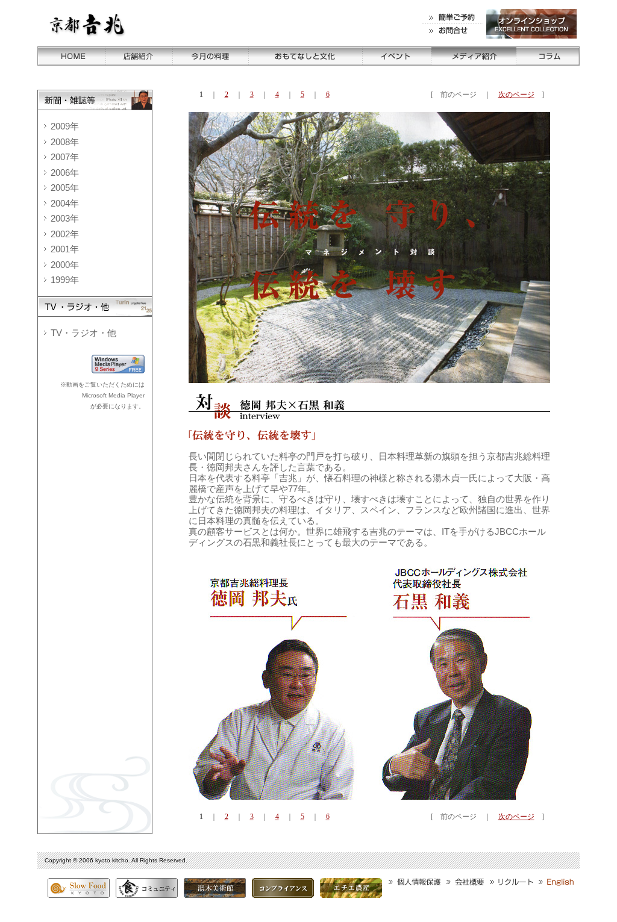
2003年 (65, 218)
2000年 (65, 265)
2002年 (65, 234)
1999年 (65, 280)
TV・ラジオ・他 (83, 333)
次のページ (516, 94)
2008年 (65, 142)
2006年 (65, 172)
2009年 (65, 126)
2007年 (65, 157)
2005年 (65, 187)
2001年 (65, 249)
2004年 (65, 203)
